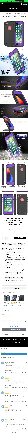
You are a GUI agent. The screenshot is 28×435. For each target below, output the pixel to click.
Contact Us (9, 339)
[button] (7, 372)
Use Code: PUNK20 (19, 1)
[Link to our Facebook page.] (9, 343)
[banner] (14, 9)
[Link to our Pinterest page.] (19, 343)
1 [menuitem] (12, 432)
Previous (6, 334)
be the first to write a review (14, 329)
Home (3, 13)
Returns (15, 339)
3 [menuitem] (15, 432)
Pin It (20, 288)
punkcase (21, 345)
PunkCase (14, 226)
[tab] (4, 321)
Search (3, 339)
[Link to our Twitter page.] (12, 343)
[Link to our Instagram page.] (16, 343)
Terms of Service (22, 339)
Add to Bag (20, 237)
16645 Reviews (9, 352)
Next (23, 334)
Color (14, 232)
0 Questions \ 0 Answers (7, 315)
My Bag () (24, 4)
